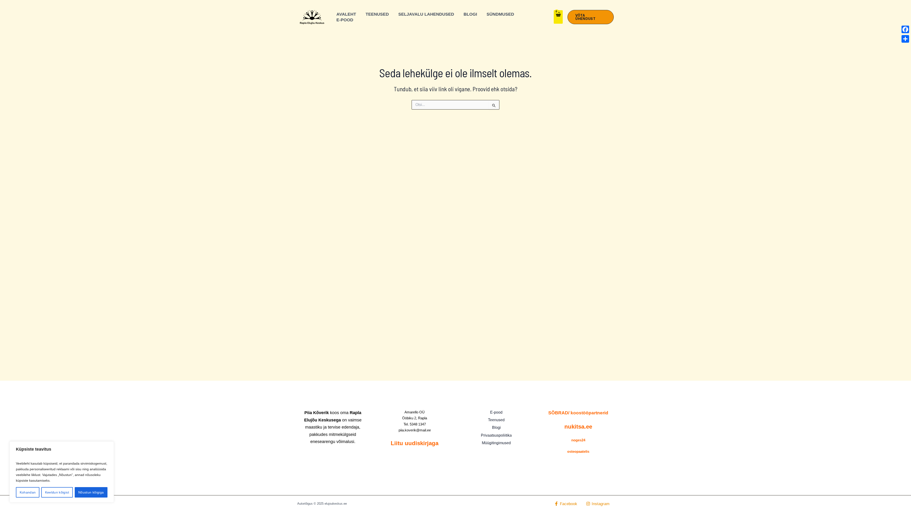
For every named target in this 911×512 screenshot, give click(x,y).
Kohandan (28, 492)
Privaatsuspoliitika (496, 435)
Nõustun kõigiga (91, 492)
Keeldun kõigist (57, 492)
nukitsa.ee (578, 426)
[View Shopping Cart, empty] (558, 17)
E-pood (496, 412)
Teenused (496, 420)
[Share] (905, 39)
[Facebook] (905, 29)
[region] (61, 472)
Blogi (496, 427)
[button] (590, 17)
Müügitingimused (496, 443)
